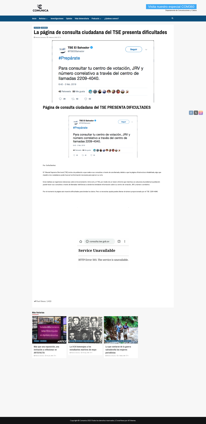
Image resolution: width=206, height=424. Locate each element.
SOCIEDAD (44, 27)
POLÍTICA (37, 27)
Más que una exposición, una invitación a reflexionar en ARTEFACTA (46, 349)
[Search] (172, 18)
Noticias (42, 18)
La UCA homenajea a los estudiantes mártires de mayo (83, 348)
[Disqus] (103, 386)
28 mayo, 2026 (86, 352)
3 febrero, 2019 (52, 37)
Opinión (69, 18)
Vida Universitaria (82, 18)
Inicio (34, 18)
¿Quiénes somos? (111, 18)
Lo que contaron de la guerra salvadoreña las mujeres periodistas (118, 349)
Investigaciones (57, 18)
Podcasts (95, 18)
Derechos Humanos (111, 341)
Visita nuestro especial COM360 (171, 6)
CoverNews (120, 420)
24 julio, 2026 (50, 355)
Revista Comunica (41, 37)
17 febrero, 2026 (121, 355)
